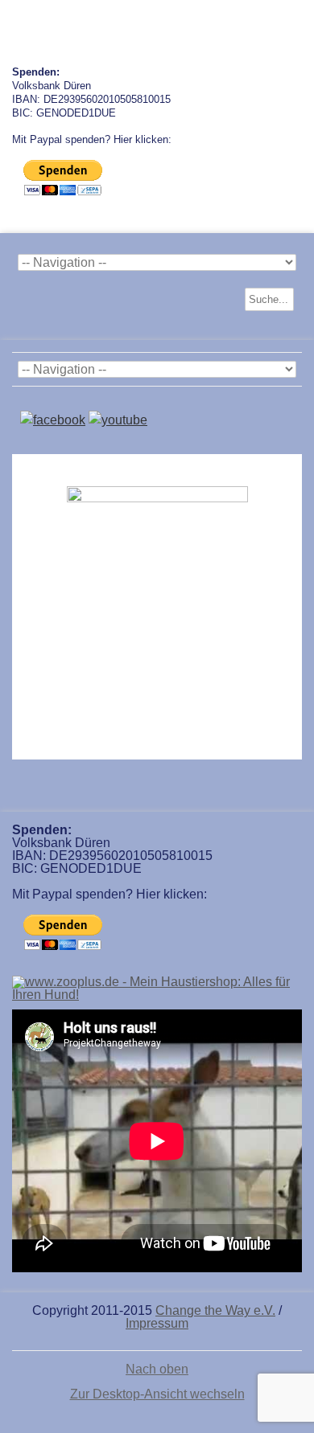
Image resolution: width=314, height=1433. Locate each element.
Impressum (157, 1323)
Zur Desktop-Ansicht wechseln (157, 1394)
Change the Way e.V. (215, 1310)
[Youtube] (118, 420)
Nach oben (157, 1369)
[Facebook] (52, 420)
